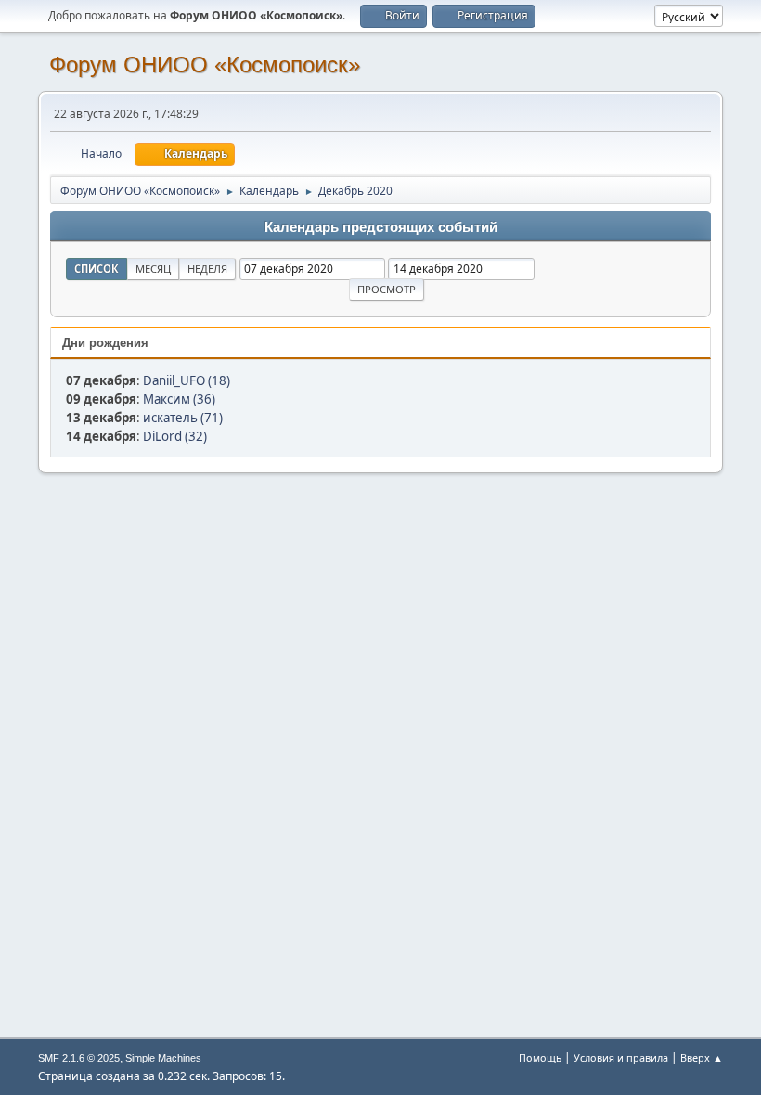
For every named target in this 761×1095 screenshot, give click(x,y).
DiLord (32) (175, 436)
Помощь (540, 1057)
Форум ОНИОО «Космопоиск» (204, 64)
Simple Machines (163, 1057)
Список (96, 269)
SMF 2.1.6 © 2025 (79, 1057)
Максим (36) (179, 399)
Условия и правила (621, 1057)
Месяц (153, 269)
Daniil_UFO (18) (186, 380)
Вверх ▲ (701, 1057)
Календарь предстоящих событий (380, 227)
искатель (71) (183, 417)
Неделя (207, 269)
